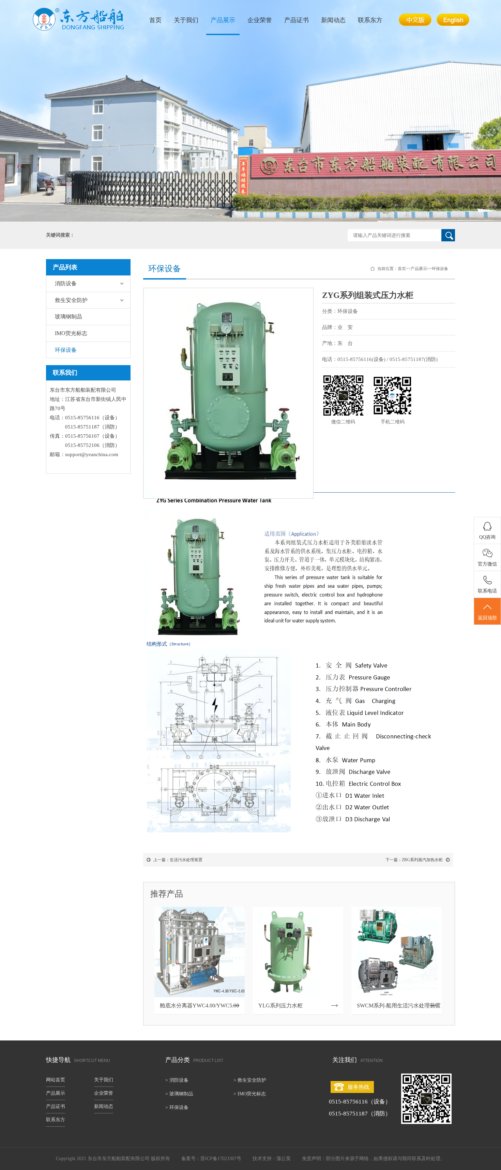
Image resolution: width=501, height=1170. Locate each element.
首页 (155, 20)
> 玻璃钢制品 (179, 1093)
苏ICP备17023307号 (220, 1158)
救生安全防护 (71, 300)
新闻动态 (333, 20)
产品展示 (223, 20)
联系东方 (370, 20)
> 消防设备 (176, 1080)
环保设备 (66, 350)
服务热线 (358, 1087)
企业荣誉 (259, 20)
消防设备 (66, 283)
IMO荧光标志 (71, 333)
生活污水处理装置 (186, 859)
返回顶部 (487, 617)
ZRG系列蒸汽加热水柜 (422, 859)
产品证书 (296, 20)
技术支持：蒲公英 (272, 1158)
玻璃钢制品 (68, 316)
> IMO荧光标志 (249, 1093)
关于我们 (186, 20)
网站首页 (55, 1079)
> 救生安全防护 (249, 1080)
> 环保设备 (176, 1107)
